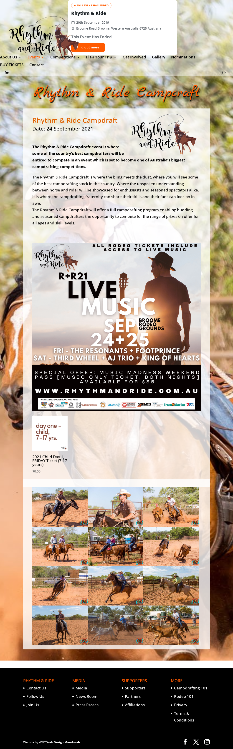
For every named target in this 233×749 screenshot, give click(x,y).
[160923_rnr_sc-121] (171, 525)
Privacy (180, 704)
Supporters (135, 688)
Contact (36, 65)
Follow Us (35, 696)
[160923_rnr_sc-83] (60, 564)
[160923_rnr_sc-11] (171, 643)
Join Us (32, 704)
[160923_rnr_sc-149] (115, 525)
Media (81, 688)
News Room (86, 696)
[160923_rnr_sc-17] (115, 604)
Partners (133, 696)
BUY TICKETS (11, 65)
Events (34, 57)
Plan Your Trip (99, 57)
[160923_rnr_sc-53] (60, 604)
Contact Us (36, 688)
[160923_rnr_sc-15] (60, 643)
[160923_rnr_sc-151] (60, 525)
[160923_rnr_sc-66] (171, 564)
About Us (8, 57)
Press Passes (87, 704)
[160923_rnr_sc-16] (171, 604)
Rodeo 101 (184, 696)
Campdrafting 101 (191, 688)
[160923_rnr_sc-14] (115, 643)
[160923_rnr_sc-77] (115, 564)
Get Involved (134, 57)
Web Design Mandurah (63, 742)
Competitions (63, 57)
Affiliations (135, 704)
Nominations (183, 57)
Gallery (158, 57)
